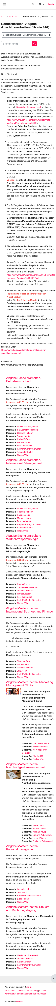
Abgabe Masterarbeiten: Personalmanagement (22, 847)
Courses (3, 16)
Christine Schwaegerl (43, 841)
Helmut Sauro (39, 838)
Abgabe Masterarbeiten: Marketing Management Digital (29, 683)
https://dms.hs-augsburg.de (29, 107)
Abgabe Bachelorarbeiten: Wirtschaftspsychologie (23, 537)
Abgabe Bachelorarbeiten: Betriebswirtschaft (23, 379)
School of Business (14, 16)
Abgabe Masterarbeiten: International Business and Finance (29, 609)
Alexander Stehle (25, 452)
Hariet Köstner (24, 442)
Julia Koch (22, 671)
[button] (32, 4)
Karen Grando (23, 584)
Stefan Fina (38, 825)
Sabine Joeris (23, 436)
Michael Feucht (24, 664)
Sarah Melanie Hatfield (27, 430)
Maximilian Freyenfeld (27, 426)
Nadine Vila (22, 455)
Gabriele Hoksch (25, 433)
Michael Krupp (24, 518)
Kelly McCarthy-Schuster (29, 449)
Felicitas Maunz (24, 446)
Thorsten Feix (23, 661)
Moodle (19, 1002)
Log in (51, 4)
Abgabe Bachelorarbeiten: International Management (24, 461)
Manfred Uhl (38, 756)
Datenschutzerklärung (27, 990)
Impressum (10, 990)
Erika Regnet (23, 899)
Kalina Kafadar (24, 439)
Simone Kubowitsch (42, 835)
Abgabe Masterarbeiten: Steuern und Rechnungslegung (28, 908)
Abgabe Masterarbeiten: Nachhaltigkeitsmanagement (25, 765)
